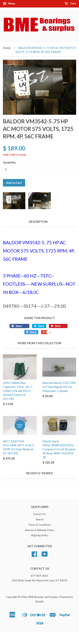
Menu (11, 3)
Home (7, 48)
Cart (73, 3)
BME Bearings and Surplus (43, 596)
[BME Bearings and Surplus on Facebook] (34, 555)
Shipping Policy (39, 535)
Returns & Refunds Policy (39, 530)
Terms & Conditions (39, 524)
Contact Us (39, 514)
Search (40, 519)
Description (38, 221)
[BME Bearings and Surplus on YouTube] (45, 555)
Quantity (9, 162)
